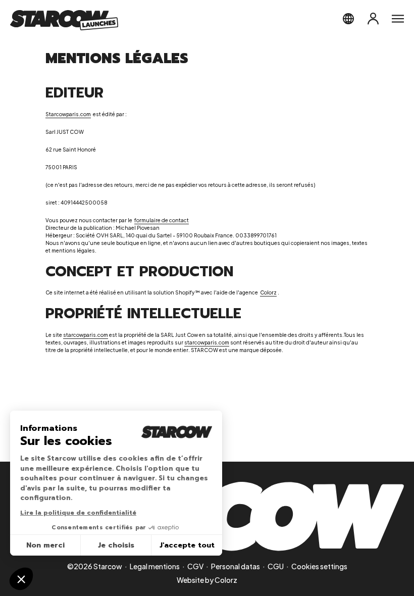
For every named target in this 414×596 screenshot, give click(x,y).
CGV (195, 566)
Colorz (226, 579)
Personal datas (235, 566)
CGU (276, 566)
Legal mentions (155, 566)
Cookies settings (319, 566)
